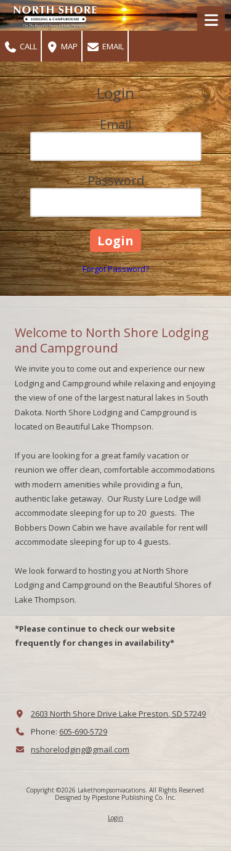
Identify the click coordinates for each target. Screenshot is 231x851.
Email (112, 46)
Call (27, 46)
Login (115, 817)
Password (115, 180)
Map (68, 46)
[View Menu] (211, 20)
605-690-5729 (83, 731)
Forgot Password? (116, 268)
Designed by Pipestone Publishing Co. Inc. (115, 797)
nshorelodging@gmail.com (80, 749)
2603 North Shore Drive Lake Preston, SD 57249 (118, 713)
